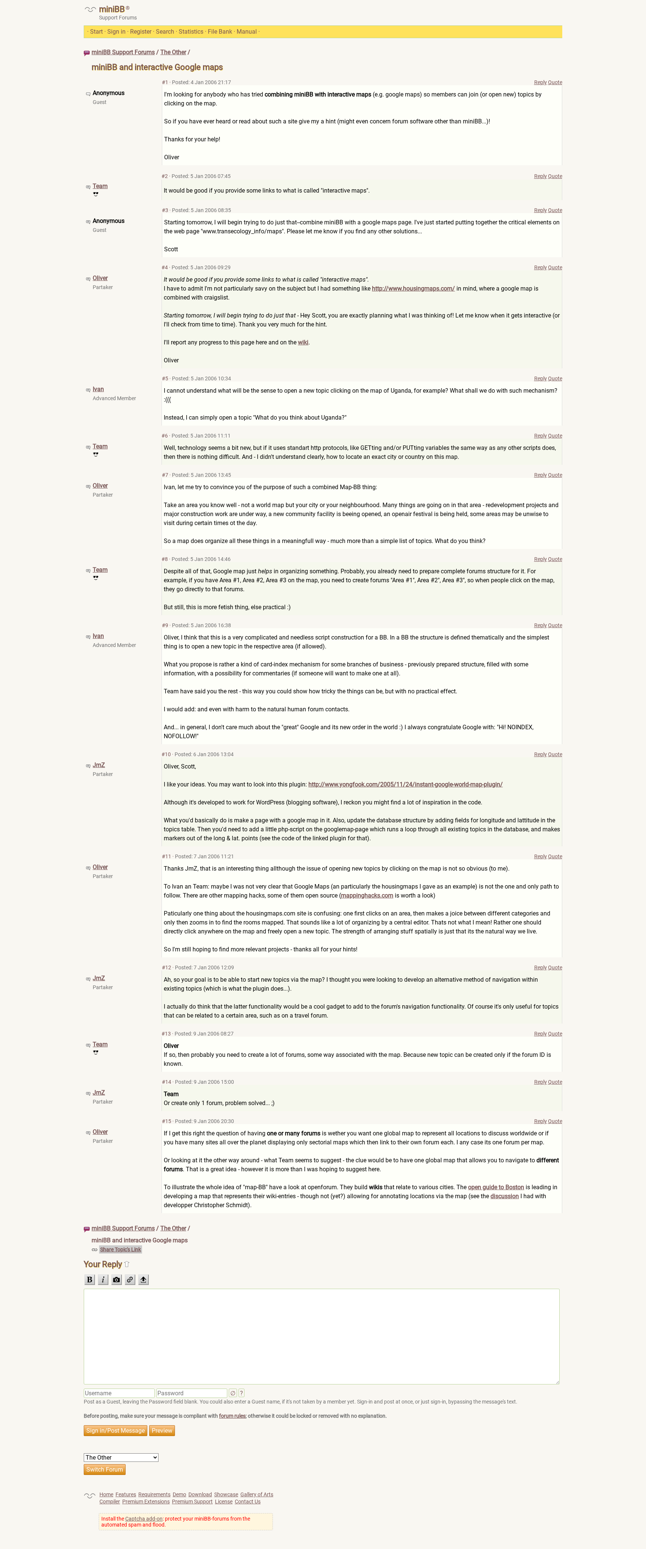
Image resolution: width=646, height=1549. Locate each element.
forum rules (232, 1416)
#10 (166, 754)
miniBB (112, 9)
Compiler (109, 1501)
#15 (166, 1121)
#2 (165, 176)
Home (106, 1494)
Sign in (116, 31)
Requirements (154, 1494)
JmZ (99, 765)
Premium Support (192, 1501)
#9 (165, 625)
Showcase (226, 1494)
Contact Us (248, 1501)
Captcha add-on (144, 1519)
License (224, 1501)
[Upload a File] (143, 1280)
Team (100, 186)
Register (140, 31)
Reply (540, 82)
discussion (504, 1196)
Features (126, 1494)
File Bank (220, 31)
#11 (166, 856)
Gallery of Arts (256, 1494)
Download (200, 1494)
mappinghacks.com (367, 895)
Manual (247, 31)
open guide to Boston (496, 1187)
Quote (555, 82)
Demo (179, 1494)
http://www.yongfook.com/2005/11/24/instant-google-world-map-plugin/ (405, 784)
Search (165, 31)
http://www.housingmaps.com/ (413, 288)
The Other (173, 52)
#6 (165, 436)
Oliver (100, 278)
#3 (165, 210)
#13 (166, 1034)
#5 (165, 378)
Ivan (98, 389)
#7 (165, 475)
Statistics (191, 31)
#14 (166, 1082)
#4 (165, 267)
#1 (165, 82)
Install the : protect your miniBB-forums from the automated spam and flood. (175, 1522)
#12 (166, 967)
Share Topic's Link (120, 1249)
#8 (165, 559)
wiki (303, 342)
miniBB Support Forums (123, 52)
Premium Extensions (146, 1501)
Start (96, 31)
